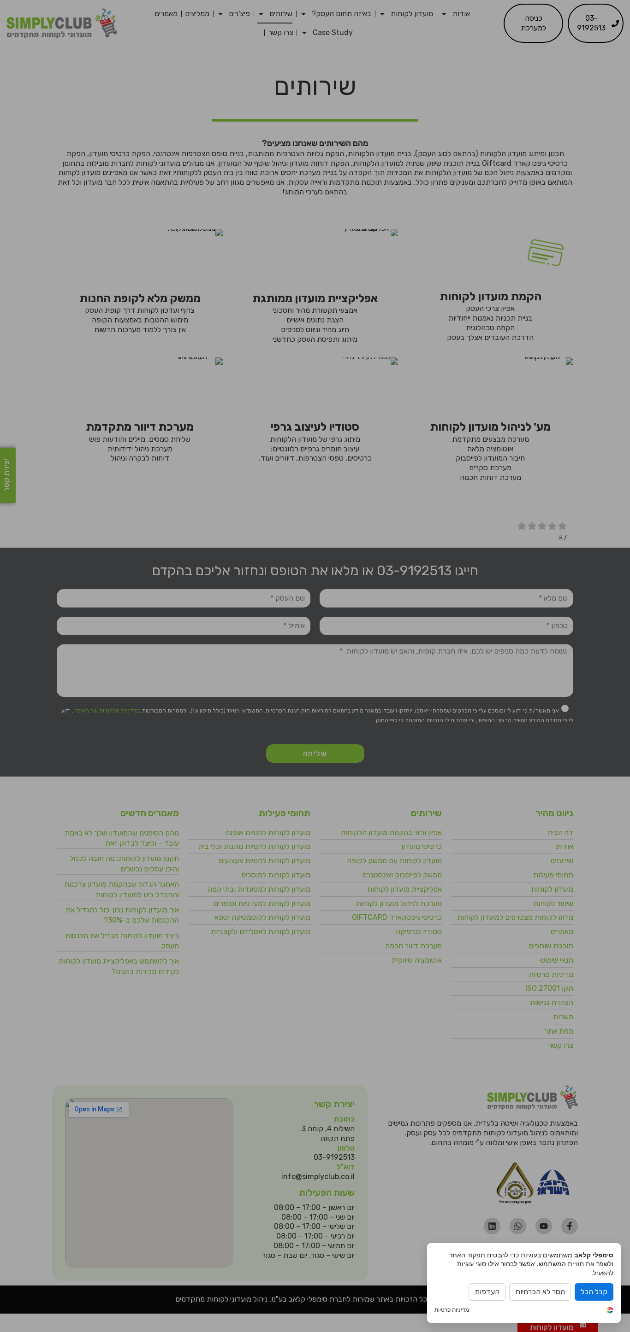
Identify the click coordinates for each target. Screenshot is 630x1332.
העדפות (487, 1291)
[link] (609, 1310)
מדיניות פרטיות (451, 1310)
